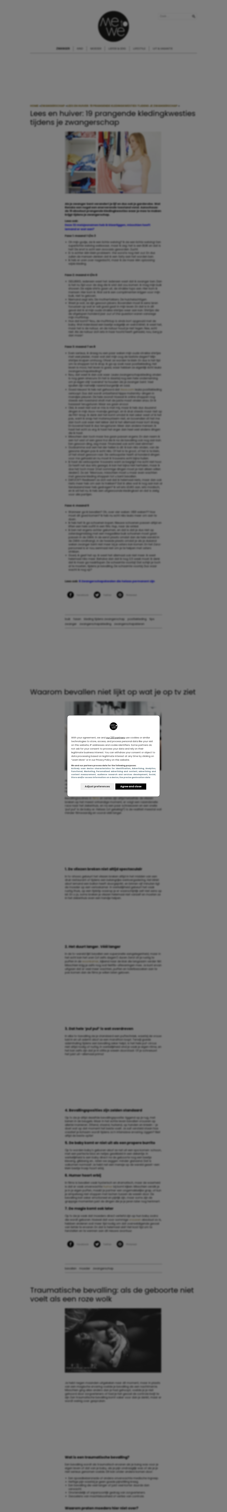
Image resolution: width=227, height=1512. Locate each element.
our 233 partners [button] (115, 737)
